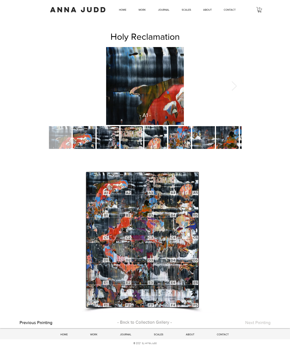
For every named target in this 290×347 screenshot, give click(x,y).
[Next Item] (234, 86)
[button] (142, 10)
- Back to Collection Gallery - (144, 322)
